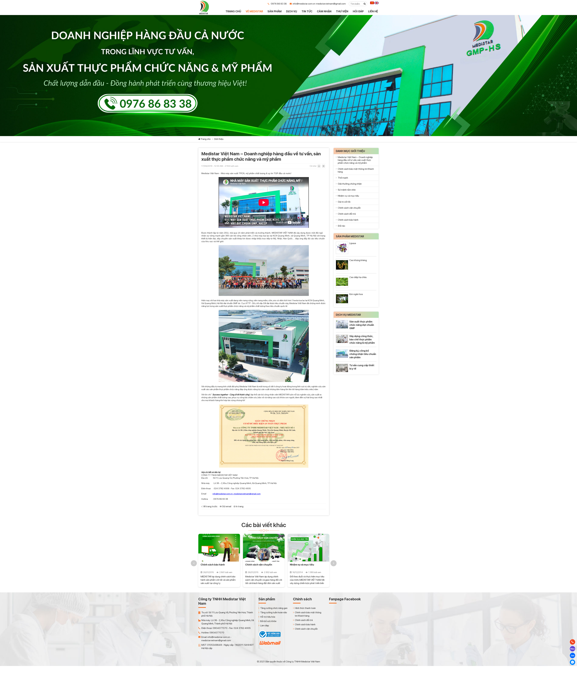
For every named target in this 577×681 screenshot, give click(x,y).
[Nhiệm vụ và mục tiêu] (264, 548)
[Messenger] (572, 662)
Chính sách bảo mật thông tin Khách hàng (307, 566)
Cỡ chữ (313, 166)
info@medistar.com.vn (223, 494)
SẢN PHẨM (274, 11)
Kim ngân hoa (356, 294)
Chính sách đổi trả (347, 213)
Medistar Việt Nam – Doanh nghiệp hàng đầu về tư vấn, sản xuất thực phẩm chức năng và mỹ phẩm (355, 160)
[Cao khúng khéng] (342, 265)
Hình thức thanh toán (305, 608)
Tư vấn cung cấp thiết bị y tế (361, 367)
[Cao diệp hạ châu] (342, 282)
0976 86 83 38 (279, 3)
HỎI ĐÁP (358, 11)
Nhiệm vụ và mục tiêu (258, 564)
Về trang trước (210, 506)
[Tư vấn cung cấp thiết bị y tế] (342, 368)
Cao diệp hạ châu (358, 277)
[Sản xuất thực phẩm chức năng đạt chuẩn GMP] (342, 324)
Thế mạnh (343, 177)
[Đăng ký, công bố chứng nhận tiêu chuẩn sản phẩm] (342, 353)
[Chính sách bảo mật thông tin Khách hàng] (309, 548)
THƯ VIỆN (342, 11)
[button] (194, 563)
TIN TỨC (307, 11)
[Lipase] (342, 248)
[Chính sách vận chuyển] (219, 548)
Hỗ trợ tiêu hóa (267, 616)
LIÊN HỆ (373, 11)
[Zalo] (572, 655)
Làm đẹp (264, 625)
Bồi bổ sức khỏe (268, 621)
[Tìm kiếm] (364, 4)
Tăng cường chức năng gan (273, 608)
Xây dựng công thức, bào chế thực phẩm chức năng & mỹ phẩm (362, 339)
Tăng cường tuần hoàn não (273, 612)
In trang (239, 506)
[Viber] (572, 649)
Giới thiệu (218, 139)
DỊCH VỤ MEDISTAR (348, 314)
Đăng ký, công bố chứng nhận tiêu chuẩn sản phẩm (362, 354)
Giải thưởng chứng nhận (350, 183)
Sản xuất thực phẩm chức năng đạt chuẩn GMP (361, 325)
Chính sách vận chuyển (214, 564)
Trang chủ (206, 139)
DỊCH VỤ (291, 11)
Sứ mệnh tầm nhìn (347, 189)
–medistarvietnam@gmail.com (247, 494)
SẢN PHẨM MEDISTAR (350, 236)
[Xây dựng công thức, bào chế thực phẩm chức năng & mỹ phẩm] (342, 339)
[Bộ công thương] (269, 637)
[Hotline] (572, 642)
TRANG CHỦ (233, 11)
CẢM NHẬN (324, 11)
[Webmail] (269, 645)
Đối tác (341, 225)
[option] (219, 560)
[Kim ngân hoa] (342, 299)
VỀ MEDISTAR (254, 11)
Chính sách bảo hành (348, 219)
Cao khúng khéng (358, 260)
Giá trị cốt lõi (344, 201)
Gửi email (226, 506)
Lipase (352, 243)
